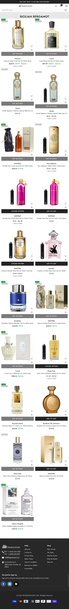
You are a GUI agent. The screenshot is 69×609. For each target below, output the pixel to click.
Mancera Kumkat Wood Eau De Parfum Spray (51, 323)
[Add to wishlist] (31, 46)
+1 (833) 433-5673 (14, 554)
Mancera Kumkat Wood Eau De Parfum (51, 476)
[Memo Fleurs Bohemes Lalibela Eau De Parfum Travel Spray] (51, 347)
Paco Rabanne (51, 164)
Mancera (17, 59)
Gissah (17, 108)
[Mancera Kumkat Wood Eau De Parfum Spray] (51, 297)
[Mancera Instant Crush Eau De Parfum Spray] (17, 35)
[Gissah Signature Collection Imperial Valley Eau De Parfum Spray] (17, 84)
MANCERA (17, 268)
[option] (34, 2)
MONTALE (17, 164)
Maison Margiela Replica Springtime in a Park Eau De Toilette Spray (17, 526)
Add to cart (51, 211)
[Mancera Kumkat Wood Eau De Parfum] (51, 450)
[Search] (66, 10)
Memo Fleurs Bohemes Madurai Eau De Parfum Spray (17, 476)
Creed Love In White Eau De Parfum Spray (17, 373)
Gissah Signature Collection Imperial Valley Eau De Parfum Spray (17, 111)
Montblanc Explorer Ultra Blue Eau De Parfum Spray (17, 323)
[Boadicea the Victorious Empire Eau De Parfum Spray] (51, 400)
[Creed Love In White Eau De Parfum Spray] (17, 347)
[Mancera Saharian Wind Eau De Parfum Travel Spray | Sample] (17, 244)
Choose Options (17, 211)
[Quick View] (31, 50)
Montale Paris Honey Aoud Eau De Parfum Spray (18, 166)
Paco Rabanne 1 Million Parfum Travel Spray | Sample (51, 166)
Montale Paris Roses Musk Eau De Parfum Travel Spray (18, 218)
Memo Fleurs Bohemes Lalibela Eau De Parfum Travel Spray (51, 373)
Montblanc (17, 321)
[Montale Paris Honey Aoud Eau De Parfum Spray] (17, 140)
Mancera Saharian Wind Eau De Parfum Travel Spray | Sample (18, 271)
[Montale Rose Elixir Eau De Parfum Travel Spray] (51, 192)
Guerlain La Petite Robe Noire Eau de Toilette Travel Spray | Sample (51, 271)
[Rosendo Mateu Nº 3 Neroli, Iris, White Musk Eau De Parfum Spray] (17, 400)
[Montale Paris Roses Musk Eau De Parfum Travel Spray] (17, 192)
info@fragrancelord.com (12, 557)
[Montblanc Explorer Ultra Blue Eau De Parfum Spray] (17, 297)
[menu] (66, 6)
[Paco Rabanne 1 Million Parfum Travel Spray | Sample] (51, 140)
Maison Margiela (17, 524)
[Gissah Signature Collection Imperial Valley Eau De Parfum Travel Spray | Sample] (51, 87)
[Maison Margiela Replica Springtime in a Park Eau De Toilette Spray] (17, 500)
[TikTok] (16, 583)
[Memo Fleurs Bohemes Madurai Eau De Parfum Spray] (17, 450)
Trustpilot (4, 571)
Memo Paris (51, 371)
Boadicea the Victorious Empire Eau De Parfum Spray (51, 426)
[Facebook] (3, 583)
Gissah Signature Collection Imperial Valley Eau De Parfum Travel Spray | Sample (51, 113)
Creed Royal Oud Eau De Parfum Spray (51, 61)
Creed (51, 59)
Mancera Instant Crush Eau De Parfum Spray (17, 61)
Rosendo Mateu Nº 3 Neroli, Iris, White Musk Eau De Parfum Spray (17, 426)
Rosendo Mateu (17, 424)
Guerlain (51, 268)
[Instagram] (9, 583)
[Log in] (56, 6)
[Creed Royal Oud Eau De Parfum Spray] (51, 35)
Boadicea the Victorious (51, 424)
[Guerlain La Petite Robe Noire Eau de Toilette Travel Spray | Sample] (51, 244)
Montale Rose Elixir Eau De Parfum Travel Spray (51, 218)
